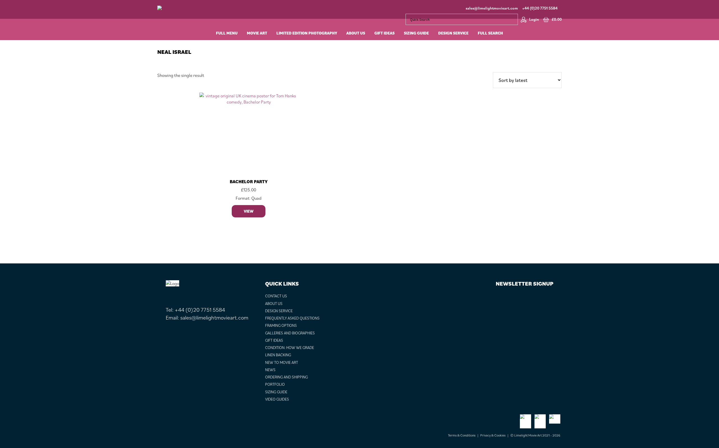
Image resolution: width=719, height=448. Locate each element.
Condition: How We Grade (289, 347)
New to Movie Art (281, 362)
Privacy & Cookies (493, 435)
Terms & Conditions (461, 435)
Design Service (279, 310)
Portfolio (275, 384)
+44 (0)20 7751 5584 (540, 8)
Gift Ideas (274, 340)
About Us (274, 303)
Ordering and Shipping (286, 377)
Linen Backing (278, 354)
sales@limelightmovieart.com (492, 8)
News (270, 369)
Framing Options (281, 325)
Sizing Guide (276, 391)
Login (534, 19)
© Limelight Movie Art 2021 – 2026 (535, 435)
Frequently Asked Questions (292, 318)
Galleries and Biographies (290, 333)
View (248, 211)
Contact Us (276, 295)
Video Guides (277, 399)
